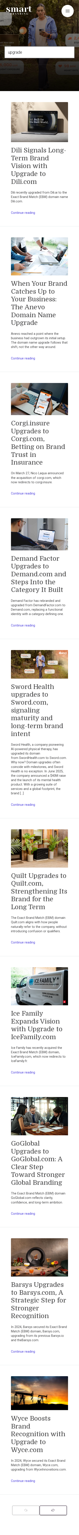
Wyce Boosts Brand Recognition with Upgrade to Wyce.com (38, 1434)
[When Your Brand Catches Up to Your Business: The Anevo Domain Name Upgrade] (39, 258)
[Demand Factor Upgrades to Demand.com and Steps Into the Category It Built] (39, 536)
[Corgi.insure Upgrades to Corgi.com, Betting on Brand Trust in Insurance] (39, 401)
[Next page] (53, 1510)
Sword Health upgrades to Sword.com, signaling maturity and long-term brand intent (37, 710)
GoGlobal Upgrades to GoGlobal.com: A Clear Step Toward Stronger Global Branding (38, 1163)
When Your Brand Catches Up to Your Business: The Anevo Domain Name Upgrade (39, 303)
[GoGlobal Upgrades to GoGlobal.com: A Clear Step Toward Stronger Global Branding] (39, 1118)
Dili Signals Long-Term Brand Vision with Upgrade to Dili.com (38, 166)
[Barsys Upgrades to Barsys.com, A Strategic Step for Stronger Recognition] (39, 1259)
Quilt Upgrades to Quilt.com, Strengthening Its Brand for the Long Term (39, 891)
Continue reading (23, 213)
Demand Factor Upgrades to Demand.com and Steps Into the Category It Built (38, 574)
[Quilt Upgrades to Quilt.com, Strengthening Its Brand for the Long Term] (39, 850)
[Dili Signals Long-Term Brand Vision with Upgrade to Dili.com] (39, 124)
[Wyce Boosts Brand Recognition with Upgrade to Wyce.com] (39, 1395)
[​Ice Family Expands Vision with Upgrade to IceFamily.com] (39, 988)
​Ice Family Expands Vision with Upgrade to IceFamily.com (37, 1025)
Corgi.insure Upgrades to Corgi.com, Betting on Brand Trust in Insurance (38, 442)
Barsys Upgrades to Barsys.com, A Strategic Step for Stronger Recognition (38, 1300)
